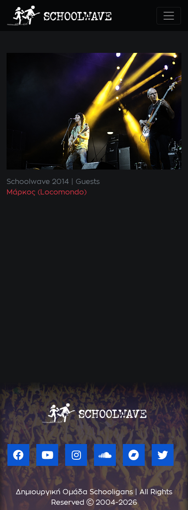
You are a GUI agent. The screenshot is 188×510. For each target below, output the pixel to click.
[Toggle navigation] (169, 15)
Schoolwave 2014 (38, 181)
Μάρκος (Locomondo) (47, 192)
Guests (88, 181)
